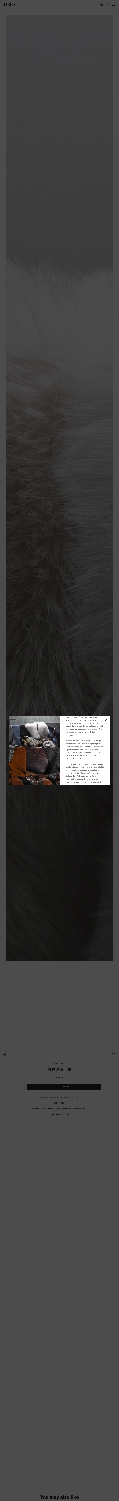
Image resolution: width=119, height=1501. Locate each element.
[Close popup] (106, 720)
